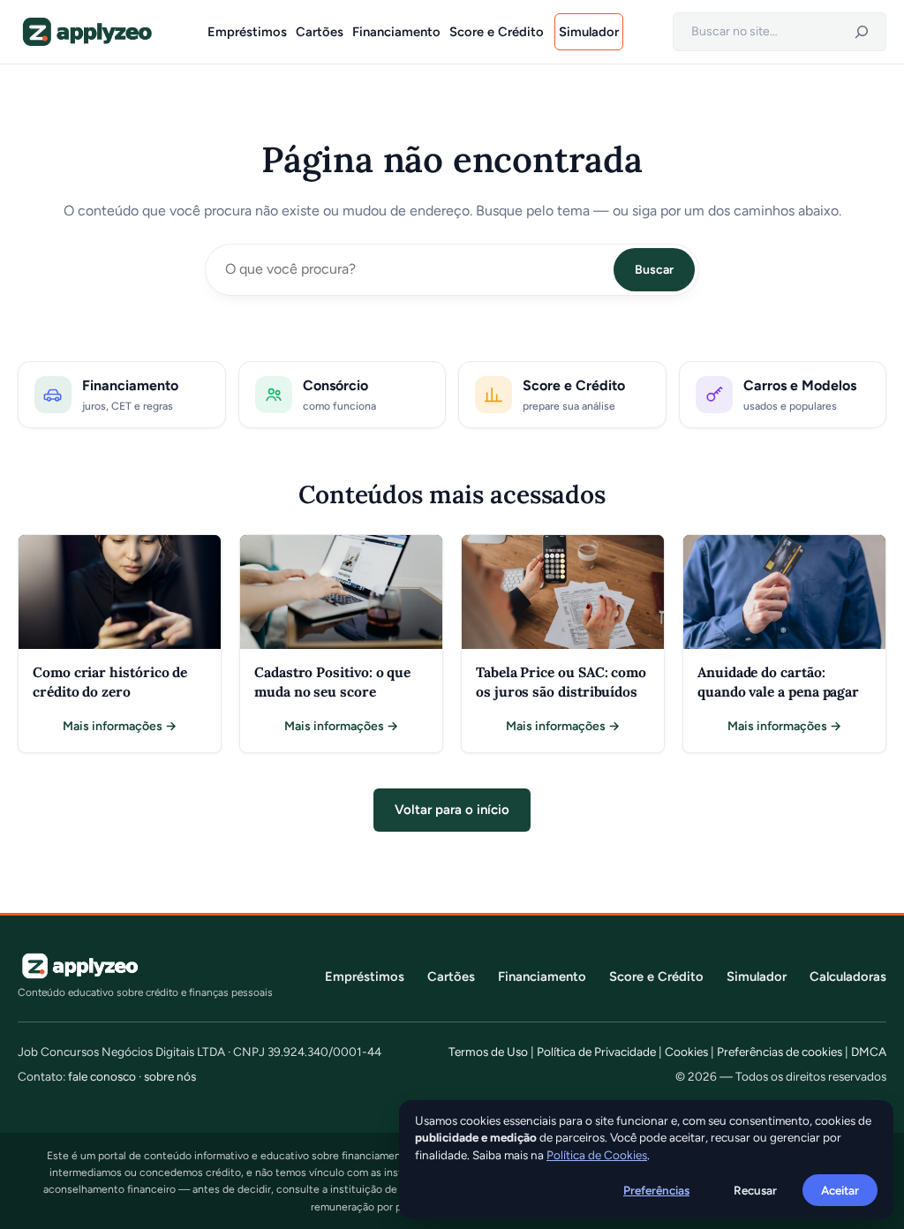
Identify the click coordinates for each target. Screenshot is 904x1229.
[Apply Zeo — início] (86, 32)
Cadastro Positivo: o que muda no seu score (332, 681)
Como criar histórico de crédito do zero (110, 681)
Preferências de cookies (779, 1051)
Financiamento (542, 976)
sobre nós (170, 1076)
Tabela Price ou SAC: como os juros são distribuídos (561, 681)
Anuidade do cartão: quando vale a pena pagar (778, 681)
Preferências (656, 1190)
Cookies (686, 1051)
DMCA (868, 1051)
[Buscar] (861, 32)
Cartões (451, 976)
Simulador (757, 976)
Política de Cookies (596, 1155)
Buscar (654, 269)
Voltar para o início (452, 810)
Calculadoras (848, 976)
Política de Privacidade (596, 1051)
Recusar (755, 1190)
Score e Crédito (656, 976)
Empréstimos (364, 976)
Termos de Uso (488, 1051)
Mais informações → (120, 727)
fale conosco (102, 1076)
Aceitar (840, 1190)
